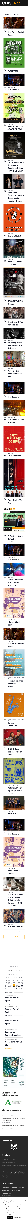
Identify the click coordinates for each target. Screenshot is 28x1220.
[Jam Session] (14, 80)
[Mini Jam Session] (14, 916)
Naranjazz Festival (7, 1114)
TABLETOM (13, 71)
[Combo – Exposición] (14, 705)
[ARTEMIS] (14, 803)
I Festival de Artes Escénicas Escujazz (15, 683)
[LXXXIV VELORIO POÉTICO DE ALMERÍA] (14, 569)
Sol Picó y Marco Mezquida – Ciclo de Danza (15, 345)
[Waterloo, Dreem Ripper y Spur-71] (14, 771)
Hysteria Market (14, 235)
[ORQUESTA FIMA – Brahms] (14, 283)
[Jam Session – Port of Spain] (14, 408)
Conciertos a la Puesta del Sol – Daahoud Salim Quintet (13, 1126)
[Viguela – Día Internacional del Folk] (14, 359)
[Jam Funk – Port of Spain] (14, 23)
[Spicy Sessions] (14, 439)
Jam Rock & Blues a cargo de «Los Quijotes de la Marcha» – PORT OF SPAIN (15, 900)
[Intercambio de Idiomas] (14, 603)
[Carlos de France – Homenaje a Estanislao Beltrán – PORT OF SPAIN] (14, 145)
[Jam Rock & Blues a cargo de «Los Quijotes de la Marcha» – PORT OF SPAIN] (14, 884)
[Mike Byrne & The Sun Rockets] (14, 313)
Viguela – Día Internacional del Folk (15, 373)
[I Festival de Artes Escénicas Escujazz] (14, 662)
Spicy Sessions (14, 455)
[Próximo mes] (22, 967)
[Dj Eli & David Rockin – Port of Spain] (14, 737)
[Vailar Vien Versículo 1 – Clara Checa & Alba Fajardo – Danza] (14, 181)
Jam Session (13, 89)
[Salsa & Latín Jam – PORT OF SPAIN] (14, 108)
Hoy (14, 931)
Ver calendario (8, 1048)
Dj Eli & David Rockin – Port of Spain (15, 752)
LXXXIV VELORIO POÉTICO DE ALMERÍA (15, 582)
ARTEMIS (12, 813)
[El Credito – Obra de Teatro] (14, 519)
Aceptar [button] (10, 1217)
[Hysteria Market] (14, 218)
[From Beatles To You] (14, 478)
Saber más (17, 1217)
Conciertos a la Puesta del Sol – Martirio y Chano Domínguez (13, 1119)
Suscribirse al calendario (13, 937)
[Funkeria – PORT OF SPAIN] (14, 248)
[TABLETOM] (14, 53)
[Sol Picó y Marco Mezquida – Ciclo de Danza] (14, 333)
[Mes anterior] (6, 967)
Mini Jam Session (15, 926)
